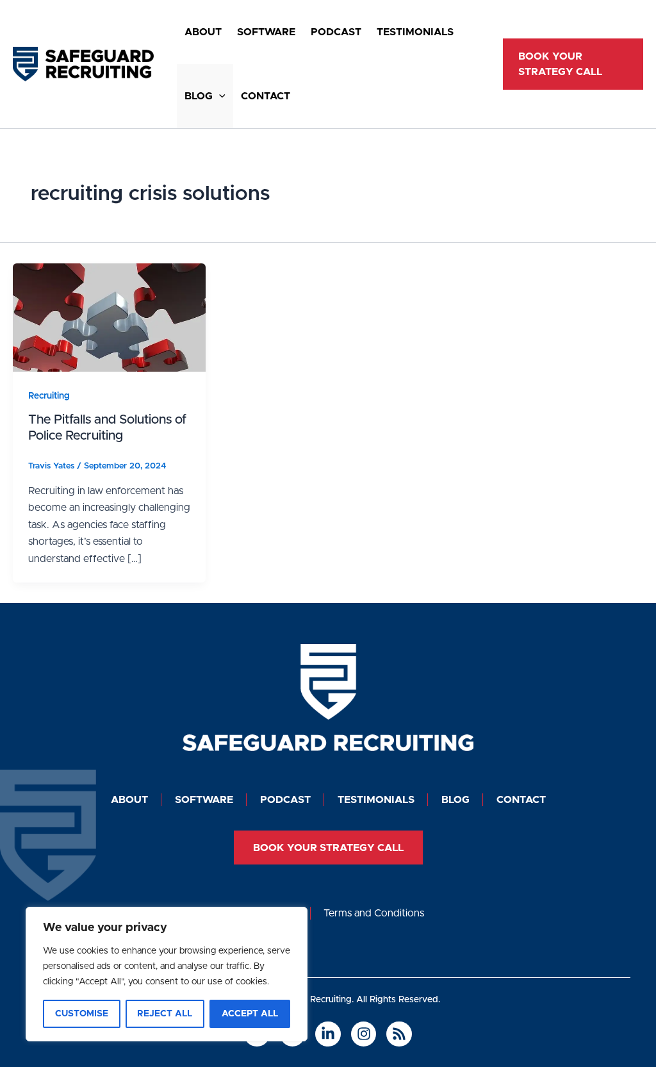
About (203, 32)
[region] (167, 974)
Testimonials (415, 32)
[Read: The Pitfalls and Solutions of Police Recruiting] (109, 317)
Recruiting (49, 396)
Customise (81, 1013)
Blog (198, 96)
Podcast (336, 32)
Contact (265, 96)
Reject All (164, 1013)
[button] (219, 96)
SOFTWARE (266, 32)
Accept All (250, 1013)
